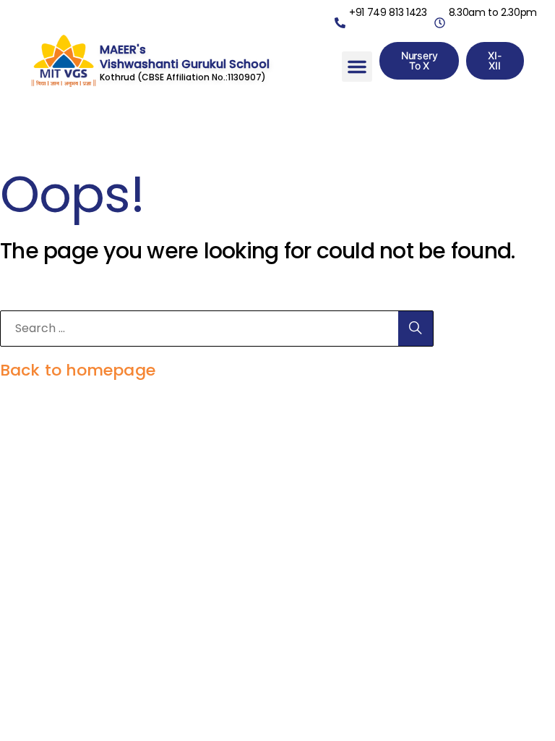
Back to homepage (77, 370)
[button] (357, 66)
